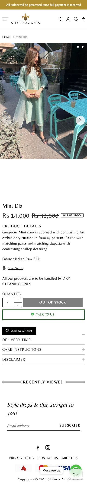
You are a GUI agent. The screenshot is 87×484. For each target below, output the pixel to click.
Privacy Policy (21, 458)
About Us (70, 458)
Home (6, 37)
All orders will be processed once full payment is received (43, 4)
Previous (6, 120)
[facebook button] (38, 448)
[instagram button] (47, 449)
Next (80, 120)
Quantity (12, 294)
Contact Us (48, 458)
